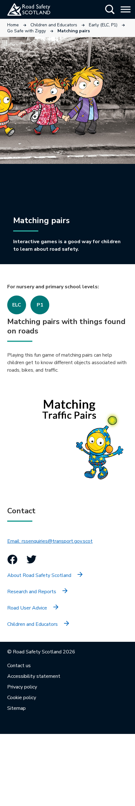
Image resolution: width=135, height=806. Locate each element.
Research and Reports (31, 591)
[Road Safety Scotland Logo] (36, 9)
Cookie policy (21, 697)
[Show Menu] (126, 9)
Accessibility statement (33, 676)
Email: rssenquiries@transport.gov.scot (50, 541)
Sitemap (16, 708)
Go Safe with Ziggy (26, 31)
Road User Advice (27, 607)
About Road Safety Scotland (39, 575)
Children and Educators (53, 25)
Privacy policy (22, 686)
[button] (110, 9)
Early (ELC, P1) (103, 25)
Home (13, 25)
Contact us (19, 665)
